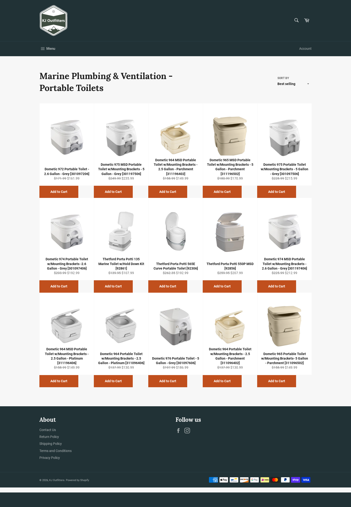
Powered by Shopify (77, 480)
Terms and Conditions (55, 451)
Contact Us (47, 430)
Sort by (283, 78)
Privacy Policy (49, 458)
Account (305, 48)
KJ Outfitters (56, 480)
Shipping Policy (50, 444)
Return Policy (49, 437)
